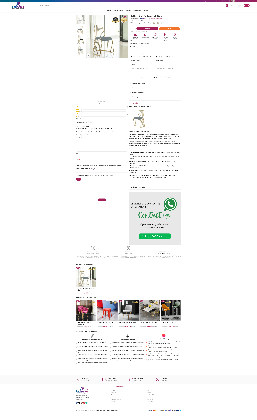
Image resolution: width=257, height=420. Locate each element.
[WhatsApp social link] (170, 41)
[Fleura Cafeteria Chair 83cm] (128, 310)
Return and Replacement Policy (118, 397)
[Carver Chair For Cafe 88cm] (149, 310)
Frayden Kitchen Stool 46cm (106, 322)
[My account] (239, 5)
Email (78, 159)
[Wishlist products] (235, 5)
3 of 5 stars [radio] (87, 134)
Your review (79, 137)
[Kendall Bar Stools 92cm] (171, 310)
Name (78, 153)
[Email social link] (165, 41)
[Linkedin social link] (169, 41)
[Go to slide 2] (106, 56)
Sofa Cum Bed (150, 399)
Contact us (113, 392)
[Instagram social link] (82, 403)
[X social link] (163, 41)
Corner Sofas (150, 397)
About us (113, 390)
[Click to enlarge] (88, 55)
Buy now (169, 28)
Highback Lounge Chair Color (138, 23)
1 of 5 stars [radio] (85, 134)
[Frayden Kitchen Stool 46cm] (107, 310)
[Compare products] (231, 5)
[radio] (153, 23)
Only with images (82, 122)
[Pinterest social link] (167, 41)
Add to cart (147, 28)
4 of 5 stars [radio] (89, 134)
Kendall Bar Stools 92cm (169, 322)
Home (77, 13)
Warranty (113, 401)
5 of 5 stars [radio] (90, 134)
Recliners (149, 392)
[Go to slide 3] (107, 56)
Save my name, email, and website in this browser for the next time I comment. (99, 165)
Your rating (79, 134)
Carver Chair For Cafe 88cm (148, 322)
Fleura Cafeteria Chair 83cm (127, 322)
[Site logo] (18, 5)
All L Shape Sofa (150, 394)
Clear (132, 26)
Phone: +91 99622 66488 (83, 397)
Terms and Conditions (116, 399)
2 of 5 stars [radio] (86, 134)
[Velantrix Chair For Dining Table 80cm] (86, 310)
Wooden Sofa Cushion (152, 404)
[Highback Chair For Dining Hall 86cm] (86, 277)
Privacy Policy (114, 394)
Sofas (148, 390)
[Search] (227, 5)
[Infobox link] (222, 1)
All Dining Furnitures (84, 13)
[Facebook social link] (161, 41)
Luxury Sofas (150, 401)
